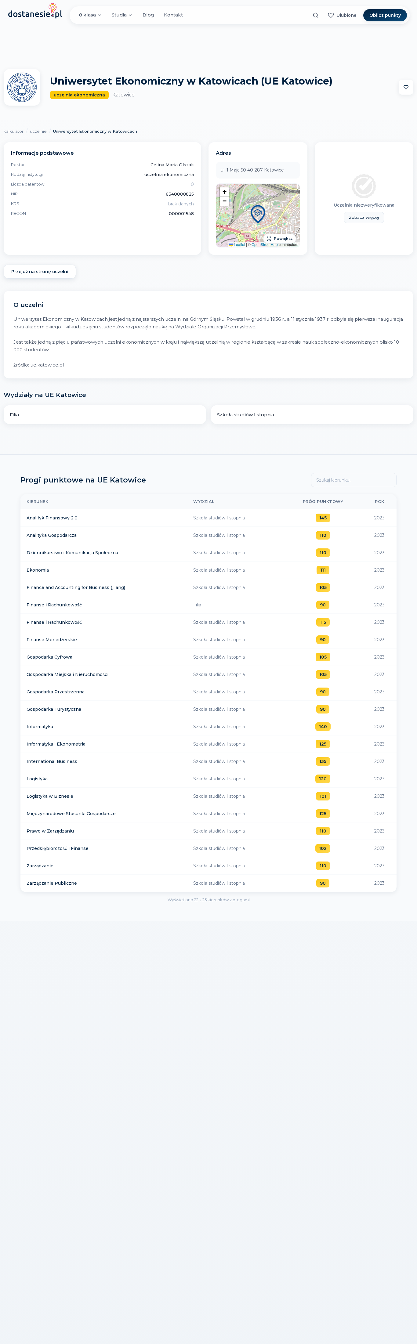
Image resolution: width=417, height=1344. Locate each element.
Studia (119, 15)
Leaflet (239, 244)
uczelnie (38, 131)
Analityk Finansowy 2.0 (52, 518)
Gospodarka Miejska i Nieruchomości (67, 674)
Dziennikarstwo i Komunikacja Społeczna (72, 552)
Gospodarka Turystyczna (54, 709)
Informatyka (40, 726)
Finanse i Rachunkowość (54, 605)
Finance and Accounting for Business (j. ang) (76, 587)
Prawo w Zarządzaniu (50, 831)
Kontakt (173, 15)
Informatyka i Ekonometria (56, 744)
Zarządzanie (40, 866)
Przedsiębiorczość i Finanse (58, 848)
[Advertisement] (208, 46)
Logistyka (37, 779)
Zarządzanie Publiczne (52, 883)
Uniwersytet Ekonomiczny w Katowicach (95, 131)
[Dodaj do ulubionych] (406, 87)
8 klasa (87, 15)
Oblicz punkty (385, 15)
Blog (148, 15)
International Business (52, 761)
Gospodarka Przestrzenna (56, 692)
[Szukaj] (315, 15)
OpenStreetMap (265, 244)
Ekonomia (38, 570)
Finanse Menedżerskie (52, 639)
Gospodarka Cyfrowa (49, 657)
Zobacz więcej (364, 217)
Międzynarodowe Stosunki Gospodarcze (71, 813)
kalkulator (14, 131)
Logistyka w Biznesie (50, 796)
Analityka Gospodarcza (52, 535)
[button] (258, 215)
